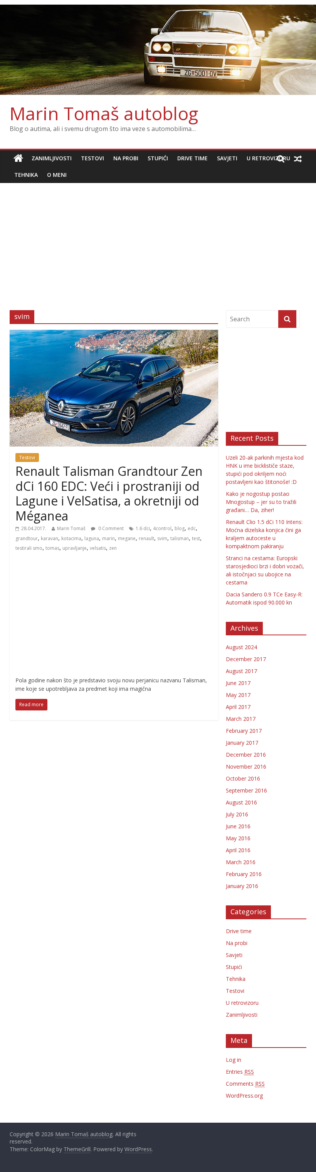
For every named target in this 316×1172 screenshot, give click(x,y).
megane (127, 538)
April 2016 (238, 850)
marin (108, 538)
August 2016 (241, 802)
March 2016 (240, 862)
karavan (49, 538)
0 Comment (110, 528)
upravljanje (74, 548)
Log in (233, 1059)
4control (162, 528)
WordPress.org (244, 1095)
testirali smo (28, 548)
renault (146, 538)
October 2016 (243, 778)
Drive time (192, 158)
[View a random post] (297, 158)
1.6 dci (143, 528)
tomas (52, 548)
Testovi (92, 158)
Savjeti (227, 158)
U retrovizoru (268, 158)
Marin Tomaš (71, 528)
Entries (240, 1071)
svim (162, 538)
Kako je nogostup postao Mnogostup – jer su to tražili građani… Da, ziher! (261, 502)
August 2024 (241, 647)
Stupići (158, 158)
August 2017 (241, 671)
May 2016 (238, 838)
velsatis (98, 548)
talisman (179, 538)
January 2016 (242, 886)
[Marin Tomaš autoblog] (158, 50)
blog (180, 528)
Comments (245, 1083)
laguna (91, 538)
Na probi (125, 158)
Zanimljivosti (52, 158)
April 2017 (238, 706)
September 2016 (246, 790)
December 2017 (246, 659)
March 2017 (240, 718)
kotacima (71, 538)
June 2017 (238, 683)
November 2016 (246, 766)
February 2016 (244, 874)
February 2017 (244, 730)
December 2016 (246, 754)
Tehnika (26, 174)
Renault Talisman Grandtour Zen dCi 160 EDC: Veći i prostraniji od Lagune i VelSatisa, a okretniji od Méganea (109, 493)
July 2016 (237, 814)
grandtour (26, 538)
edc (192, 528)
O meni (57, 174)
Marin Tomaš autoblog (104, 113)
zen (113, 548)
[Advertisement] (158, 241)
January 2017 (242, 742)
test (196, 538)
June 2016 (238, 826)
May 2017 (238, 694)
